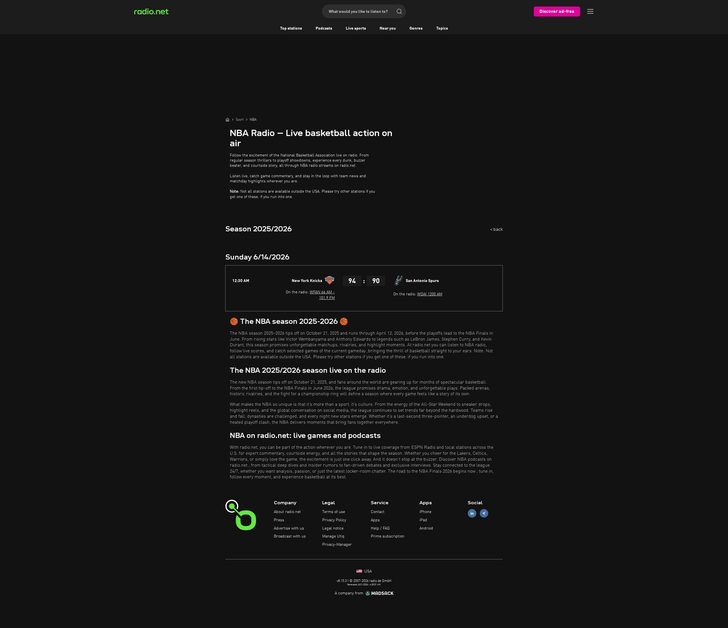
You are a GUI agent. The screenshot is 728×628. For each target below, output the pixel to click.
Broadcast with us (290, 536)
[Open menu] (590, 11)
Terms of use (333, 512)
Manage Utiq (333, 536)
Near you (388, 28)
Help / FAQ (380, 528)
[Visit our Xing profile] (484, 513)
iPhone (425, 512)
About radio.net (287, 512)
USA (367, 571)
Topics (442, 28)
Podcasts (324, 28)
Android (426, 528)
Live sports (356, 28)
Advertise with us (289, 528)
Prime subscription (387, 536)
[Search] (399, 11)
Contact (377, 512)
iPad (423, 520)
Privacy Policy (334, 520)
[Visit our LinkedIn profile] (472, 513)
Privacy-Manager (337, 545)
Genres (416, 28)
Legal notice (333, 528)
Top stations (291, 28)
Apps (375, 520)
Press (279, 520)
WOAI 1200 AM (429, 294)
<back (496, 229)
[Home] (227, 119)
